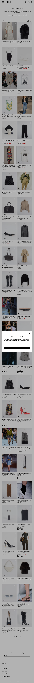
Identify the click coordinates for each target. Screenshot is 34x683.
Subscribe (17, 348)
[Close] (30, 333)
